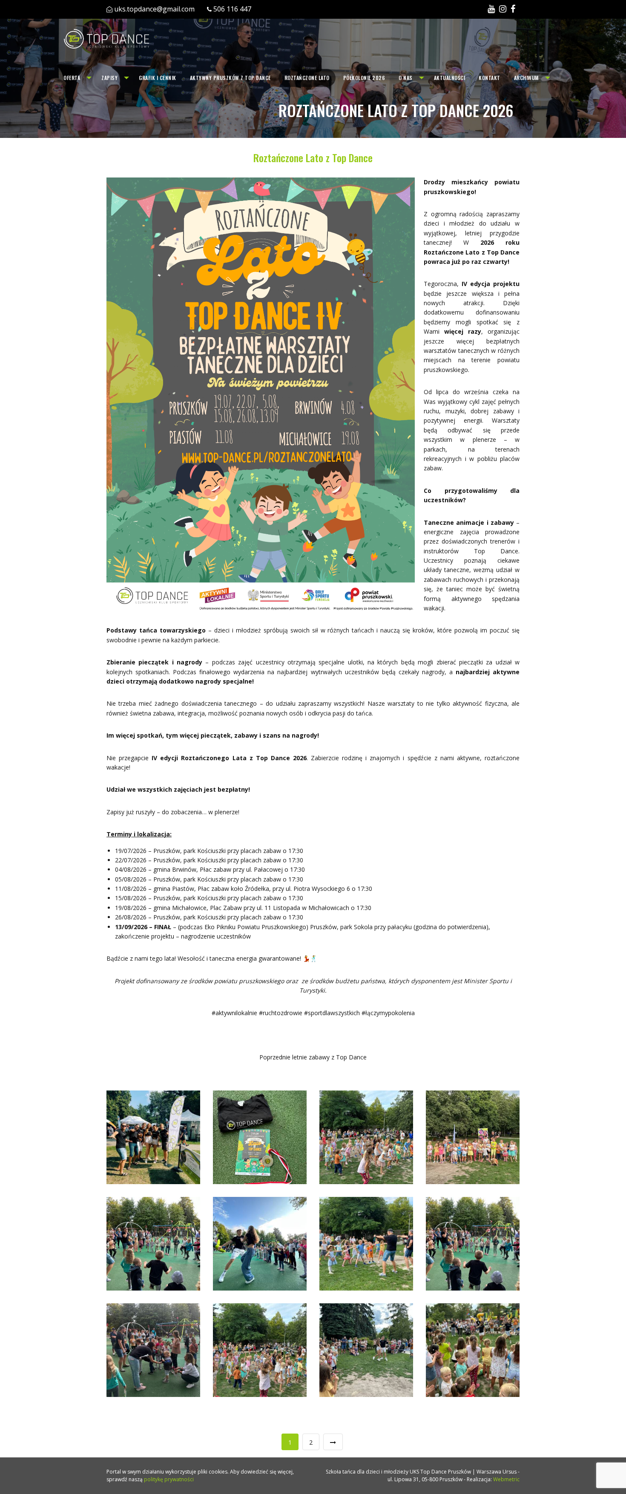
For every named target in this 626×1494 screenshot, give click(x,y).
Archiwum (526, 77)
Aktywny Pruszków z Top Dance (230, 77)
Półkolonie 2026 (364, 77)
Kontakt (489, 77)
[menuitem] (75, 78)
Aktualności (449, 77)
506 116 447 (232, 9)
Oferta (71, 77)
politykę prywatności (169, 1479)
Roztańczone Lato (307, 77)
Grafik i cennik (157, 77)
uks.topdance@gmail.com (154, 9)
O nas (406, 77)
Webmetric (506, 1479)
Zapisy (109, 77)
